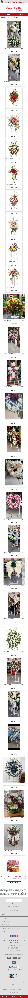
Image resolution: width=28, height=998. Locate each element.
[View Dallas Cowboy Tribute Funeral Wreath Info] (14, 770)
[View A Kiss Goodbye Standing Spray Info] (14, 148)
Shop (8, 14)
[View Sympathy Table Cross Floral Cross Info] (14, 803)
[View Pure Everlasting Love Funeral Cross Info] (14, 704)
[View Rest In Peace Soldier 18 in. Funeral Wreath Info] (14, 406)
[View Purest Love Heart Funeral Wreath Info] (14, 472)
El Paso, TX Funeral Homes (10, 982)
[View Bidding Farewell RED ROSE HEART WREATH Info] (14, 671)
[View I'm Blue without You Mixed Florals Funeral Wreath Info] (14, 538)
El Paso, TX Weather (6, 987)
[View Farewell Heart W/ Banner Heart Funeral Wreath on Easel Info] (14, 340)
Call (5, 997)
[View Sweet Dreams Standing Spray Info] (14, 226)
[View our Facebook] (11, 936)
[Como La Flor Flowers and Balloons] (14, 11)
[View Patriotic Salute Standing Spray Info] (14, 200)
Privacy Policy (7, 989)
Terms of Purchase (18, 989)
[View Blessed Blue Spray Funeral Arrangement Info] (14, 251)
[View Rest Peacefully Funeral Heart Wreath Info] (14, 505)
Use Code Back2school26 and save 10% (16, 1)
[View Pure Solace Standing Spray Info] (14, 638)
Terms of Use (14, 992)
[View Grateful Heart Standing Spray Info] (14, 122)
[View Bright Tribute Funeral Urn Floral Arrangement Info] (14, 306)
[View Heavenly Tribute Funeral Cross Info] (14, 373)
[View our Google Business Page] (14, 936)
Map (14, 997)
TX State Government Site (20, 987)
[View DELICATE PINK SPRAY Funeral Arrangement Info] (14, 277)
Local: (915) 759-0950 (14, 950)
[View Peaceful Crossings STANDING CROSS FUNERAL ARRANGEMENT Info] (14, 439)
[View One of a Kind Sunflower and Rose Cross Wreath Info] (14, 67)
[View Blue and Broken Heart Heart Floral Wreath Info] (14, 737)
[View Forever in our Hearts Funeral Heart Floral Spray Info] (14, 605)
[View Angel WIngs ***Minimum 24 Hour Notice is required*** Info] (14, 571)
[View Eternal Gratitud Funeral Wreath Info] (14, 836)
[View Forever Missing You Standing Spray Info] (14, 97)
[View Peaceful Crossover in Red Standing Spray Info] (14, 174)
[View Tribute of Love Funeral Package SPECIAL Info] (14, 34)
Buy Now (14, 52)
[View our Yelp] (16, 936)
